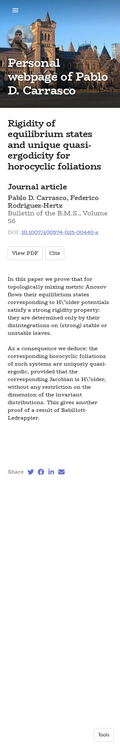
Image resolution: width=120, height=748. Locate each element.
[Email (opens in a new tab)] (61, 472)
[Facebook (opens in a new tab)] (41, 472)
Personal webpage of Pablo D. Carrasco (58, 76)
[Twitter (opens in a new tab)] (31, 472)
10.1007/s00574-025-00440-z (59, 232)
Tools (103, 734)
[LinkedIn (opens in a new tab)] (51, 472)
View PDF (25, 253)
